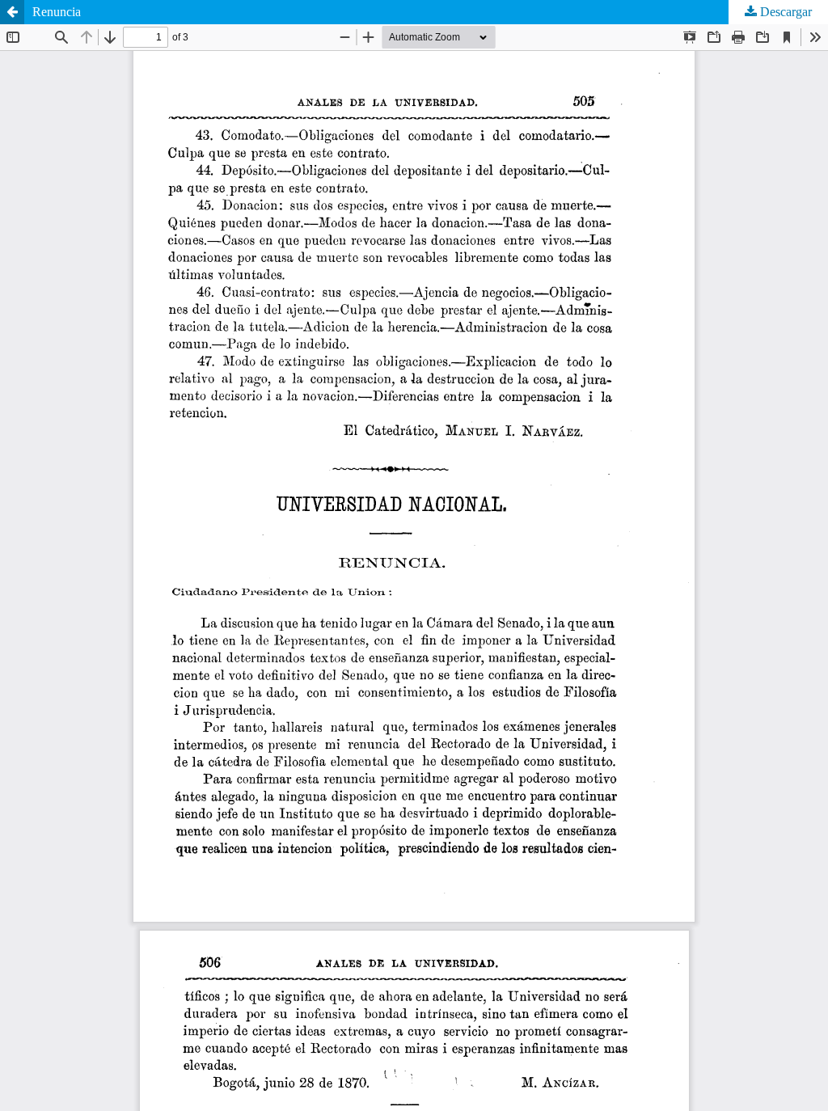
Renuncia (56, 12)
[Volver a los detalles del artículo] (12, 12)
